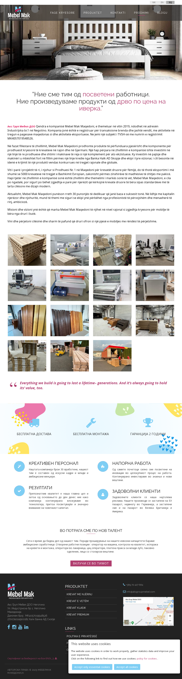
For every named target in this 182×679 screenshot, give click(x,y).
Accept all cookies (127, 667)
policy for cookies (147, 658)
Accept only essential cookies (92, 667)
